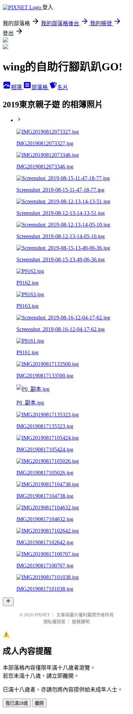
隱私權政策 (54, 621)
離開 (39, 703)
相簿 (17, 87)
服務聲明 (81, 621)
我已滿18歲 (16, 703)
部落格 (40, 87)
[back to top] (8, 602)
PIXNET (42, 614)
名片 (62, 87)
